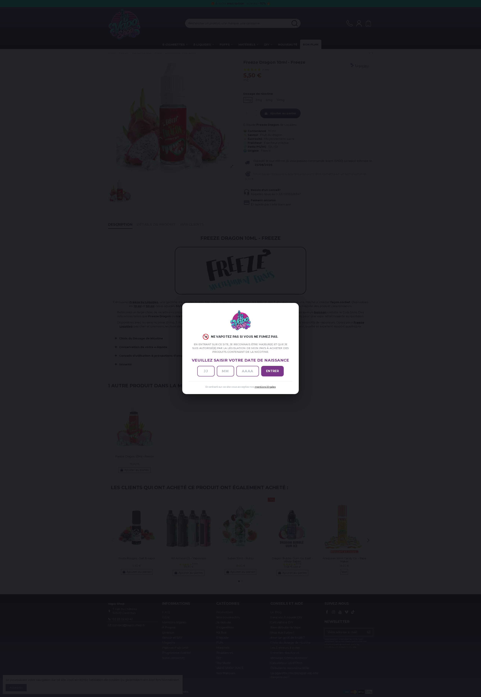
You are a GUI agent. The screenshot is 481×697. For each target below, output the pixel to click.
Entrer (272, 371)
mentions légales (265, 386)
